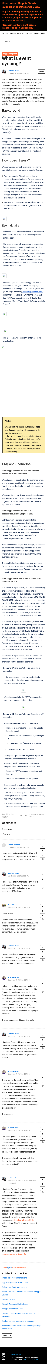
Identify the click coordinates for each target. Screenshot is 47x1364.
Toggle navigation (10, 54)
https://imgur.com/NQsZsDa (14, 1254)
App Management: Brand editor (15, 1282)
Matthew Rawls (13, 71)
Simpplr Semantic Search (12, 1309)
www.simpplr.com (18, 1354)
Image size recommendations (14, 1278)
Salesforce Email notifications (14, 1287)
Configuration (39, 33)
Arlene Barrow (13, 977)
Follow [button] (41, 71)
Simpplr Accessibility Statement (15, 1304)
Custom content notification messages (18, 1321)
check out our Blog (30, 1359)
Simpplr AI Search (9, 1299)
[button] (21, 816)
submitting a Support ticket (23, 1220)
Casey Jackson (14, 845)
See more (7, 1335)
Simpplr (5, 33)
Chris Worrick (13, 905)
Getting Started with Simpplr (21, 33)
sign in (9, 1268)
